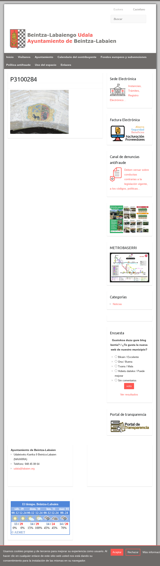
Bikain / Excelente (128, 357)
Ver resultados (129, 394)
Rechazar (133, 552)
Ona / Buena (125, 361)
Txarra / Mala (125, 366)
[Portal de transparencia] (129, 421)
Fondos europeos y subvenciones (124, 57)
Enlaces (66, 64)
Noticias (117, 304)
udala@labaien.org (24, 468)
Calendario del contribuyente (77, 57)
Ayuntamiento (44, 57)
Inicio (10, 57)
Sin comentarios (127, 380)
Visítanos (24, 57)
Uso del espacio (45, 64)
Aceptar (117, 552)
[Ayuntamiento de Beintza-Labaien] (62, 38)
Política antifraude (18, 64)
